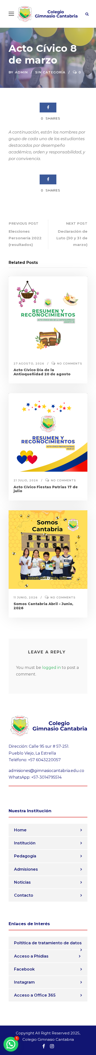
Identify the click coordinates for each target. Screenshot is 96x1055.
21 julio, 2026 (26, 480)
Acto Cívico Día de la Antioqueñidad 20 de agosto (42, 372)
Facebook (24, 969)
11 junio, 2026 (26, 597)
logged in (51, 667)
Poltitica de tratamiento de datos (48, 943)
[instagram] (52, 1046)
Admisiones (26, 869)
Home (20, 830)
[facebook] (43, 1046)
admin (21, 72)
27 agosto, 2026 (29, 363)
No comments (69, 363)
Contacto (23, 895)
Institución (24, 843)
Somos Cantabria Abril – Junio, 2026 (43, 606)
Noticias (22, 882)
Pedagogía (25, 856)
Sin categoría (50, 72)
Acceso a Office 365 (35, 995)
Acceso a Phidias (31, 956)
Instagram (24, 982)
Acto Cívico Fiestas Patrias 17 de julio (46, 489)
